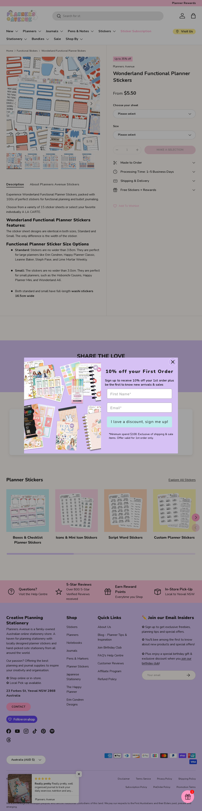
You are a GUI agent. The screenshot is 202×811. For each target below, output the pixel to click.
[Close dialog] (172, 361)
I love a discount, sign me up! (139, 421)
